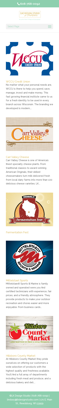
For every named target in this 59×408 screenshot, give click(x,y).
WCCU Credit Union (18, 81)
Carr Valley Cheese (17, 157)
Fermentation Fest (17, 232)
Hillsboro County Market (20, 355)
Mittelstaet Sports (17, 280)
